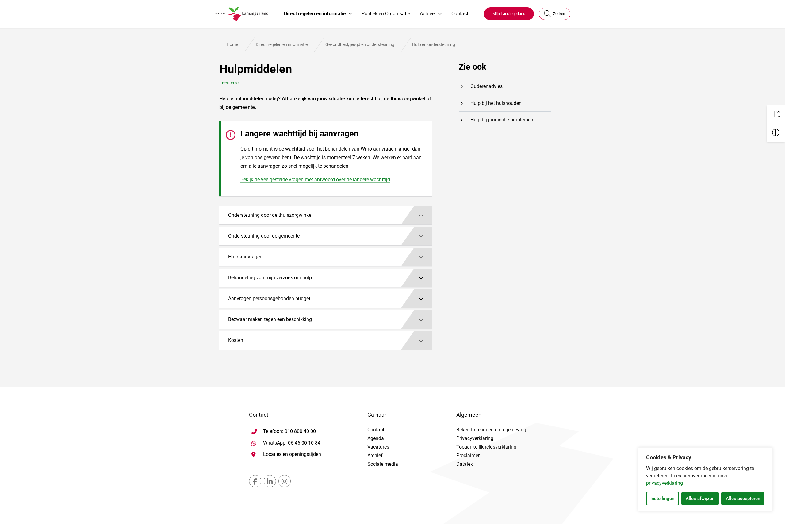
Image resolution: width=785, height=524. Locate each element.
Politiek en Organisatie (386, 14)
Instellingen (662, 498)
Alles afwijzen (700, 498)
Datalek (464, 464)
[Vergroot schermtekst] (776, 114)
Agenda (375, 438)
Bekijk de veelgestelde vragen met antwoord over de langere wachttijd (315, 179)
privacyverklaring (664, 483)
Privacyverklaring (474, 438)
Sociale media (382, 464)
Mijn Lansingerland (508, 13)
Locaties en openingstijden (292, 454)
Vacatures (378, 447)
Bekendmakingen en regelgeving (491, 430)
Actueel (428, 14)
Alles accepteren (743, 498)
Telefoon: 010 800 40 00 (289, 431)
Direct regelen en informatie (315, 14)
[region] (705, 479)
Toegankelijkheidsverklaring (486, 447)
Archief (375, 455)
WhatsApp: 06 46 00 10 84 (291, 443)
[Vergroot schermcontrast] (776, 132)
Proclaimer (468, 455)
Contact (459, 14)
